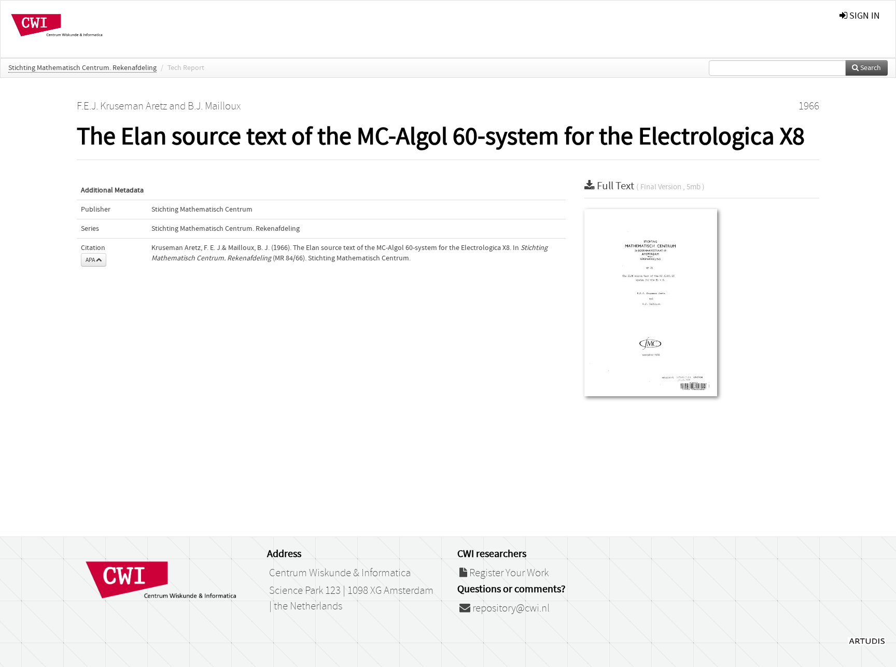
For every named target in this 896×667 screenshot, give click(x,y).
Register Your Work (508, 573)
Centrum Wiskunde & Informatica (340, 573)
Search (870, 68)
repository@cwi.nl (510, 608)
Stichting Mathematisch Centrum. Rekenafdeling (82, 68)
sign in (863, 15)
